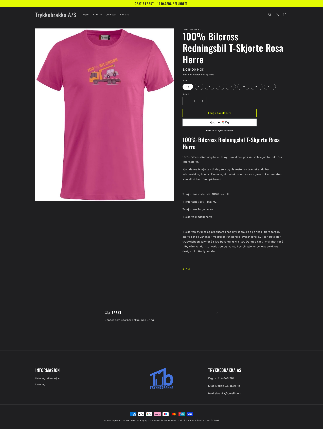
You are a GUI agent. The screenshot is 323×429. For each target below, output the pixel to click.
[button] (97, 14)
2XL (243, 86)
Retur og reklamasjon (47, 378)
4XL (269, 86)
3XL (256, 86)
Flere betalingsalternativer (219, 130)
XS (187, 86)
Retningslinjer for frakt (208, 420)
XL (230, 86)
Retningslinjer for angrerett (163, 420)
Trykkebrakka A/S (120, 420)
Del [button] (188, 269)
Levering (40, 384)
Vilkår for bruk (187, 420)
